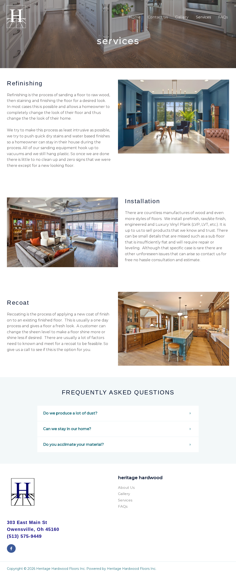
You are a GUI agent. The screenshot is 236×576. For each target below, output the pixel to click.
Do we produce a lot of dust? (70, 413)
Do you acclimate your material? (73, 444)
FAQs (223, 17)
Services (203, 17)
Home (134, 17)
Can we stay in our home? (67, 429)
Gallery (182, 17)
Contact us (158, 17)
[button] (118, 413)
